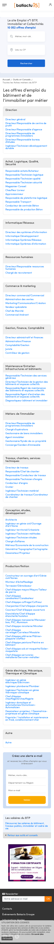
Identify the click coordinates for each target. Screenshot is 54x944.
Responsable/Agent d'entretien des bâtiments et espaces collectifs (25, 395)
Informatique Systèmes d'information (25, 244)
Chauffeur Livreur (15, 190)
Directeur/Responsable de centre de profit (25, 124)
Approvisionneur (14, 194)
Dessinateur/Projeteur (17, 553)
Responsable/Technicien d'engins (23, 479)
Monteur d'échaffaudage (19, 582)
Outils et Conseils (22, 80)
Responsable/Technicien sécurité (23, 183)
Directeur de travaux (16, 468)
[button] (50, 4)
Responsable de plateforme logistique (26, 198)
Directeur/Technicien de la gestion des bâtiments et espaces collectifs (26, 383)
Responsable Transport (18, 202)
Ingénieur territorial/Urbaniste (22, 530)
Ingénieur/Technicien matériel (22, 491)
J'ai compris (7, 938)
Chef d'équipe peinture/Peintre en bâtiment (24, 644)
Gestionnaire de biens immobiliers (24, 433)
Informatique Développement (22, 236)
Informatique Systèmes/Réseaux (23, 240)
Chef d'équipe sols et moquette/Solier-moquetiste (26, 650)
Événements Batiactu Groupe (18, 914)
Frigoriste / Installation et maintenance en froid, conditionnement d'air (26, 718)
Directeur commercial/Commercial (24, 295)
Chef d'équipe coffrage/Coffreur (23, 602)
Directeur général (15, 119)
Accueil (6, 80)
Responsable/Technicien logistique (24, 175)
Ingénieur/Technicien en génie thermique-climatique (22, 691)
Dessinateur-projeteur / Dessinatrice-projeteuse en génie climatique (26, 712)
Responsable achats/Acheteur (22, 171)
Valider (27, 800)
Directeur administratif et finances (24, 337)
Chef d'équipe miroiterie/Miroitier (24, 626)
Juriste (8, 349)
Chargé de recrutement (18, 273)
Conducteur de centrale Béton (22, 206)
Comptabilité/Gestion (17, 345)
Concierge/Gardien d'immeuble (22, 445)
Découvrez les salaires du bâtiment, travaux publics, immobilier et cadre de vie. (26, 826)
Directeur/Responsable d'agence (23, 130)
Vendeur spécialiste (16, 307)
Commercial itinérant (17, 315)
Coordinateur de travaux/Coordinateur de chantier (26, 496)
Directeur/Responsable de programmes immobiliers (20, 134)
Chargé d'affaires (15, 541)
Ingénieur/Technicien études (21, 538)
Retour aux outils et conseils (23, 835)
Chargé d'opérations (16, 430)
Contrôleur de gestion (17, 353)
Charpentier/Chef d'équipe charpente (26, 606)
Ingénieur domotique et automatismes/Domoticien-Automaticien (20, 705)
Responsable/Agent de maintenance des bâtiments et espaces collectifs (25, 389)
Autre (8, 743)
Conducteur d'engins (16, 483)
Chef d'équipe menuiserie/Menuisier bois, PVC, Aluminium (25, 621)
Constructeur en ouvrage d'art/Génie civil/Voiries (25, 577)
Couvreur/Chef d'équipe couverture (25, 610)
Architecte (11, 520)
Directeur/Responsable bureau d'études (22, 141)
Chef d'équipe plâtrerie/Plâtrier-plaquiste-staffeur (23, 637)
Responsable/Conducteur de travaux (25, 475)
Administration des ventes (19, 299)
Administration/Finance (18, 341)
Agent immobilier (14, 437)
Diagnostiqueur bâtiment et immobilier (26, 401)
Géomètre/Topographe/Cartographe (26, 549)
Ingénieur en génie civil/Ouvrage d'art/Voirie (23, 525)
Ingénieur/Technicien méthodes (22, 534)
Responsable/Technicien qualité (22, 179)
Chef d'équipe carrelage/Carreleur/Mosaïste (22, 631)
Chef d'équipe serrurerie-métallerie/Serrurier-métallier (22, 656)
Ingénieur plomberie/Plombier (22, 686)
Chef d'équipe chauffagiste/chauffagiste (19, 697)
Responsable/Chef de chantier (22, 472)
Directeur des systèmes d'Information (26, 232)
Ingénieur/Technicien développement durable (26, 147)
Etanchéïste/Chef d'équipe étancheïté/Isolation (20, 615)
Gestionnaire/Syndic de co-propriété (25, 441)
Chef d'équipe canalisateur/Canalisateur (19, 597)
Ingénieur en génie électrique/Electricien (17, 681)
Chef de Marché (14, 311)
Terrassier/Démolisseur (18, 586)
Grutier (9, 487)
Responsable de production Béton (24, 210)
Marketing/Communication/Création (25, 303)
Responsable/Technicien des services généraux (26, 377)
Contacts (7, 909)
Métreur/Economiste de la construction (26, 545)
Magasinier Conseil (15, 186)
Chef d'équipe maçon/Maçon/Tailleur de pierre (26, 591)
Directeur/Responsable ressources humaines (24, 268)
